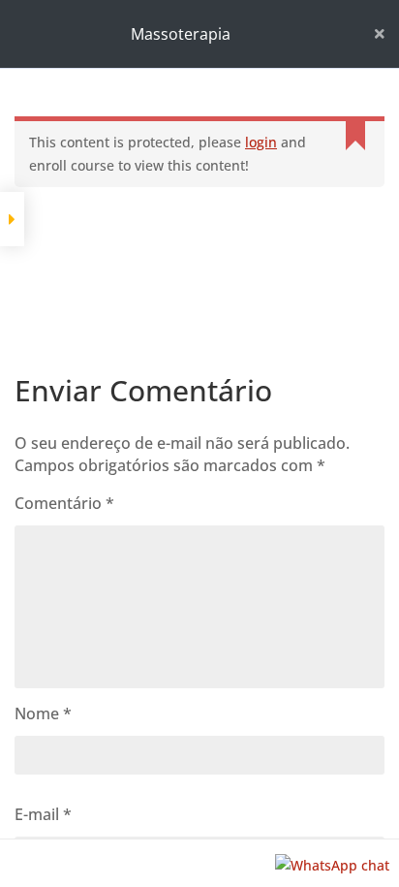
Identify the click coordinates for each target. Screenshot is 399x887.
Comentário (64, 503)
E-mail (43, 814)
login (261, 142)
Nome (43, 713)
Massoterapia (180, 34)
